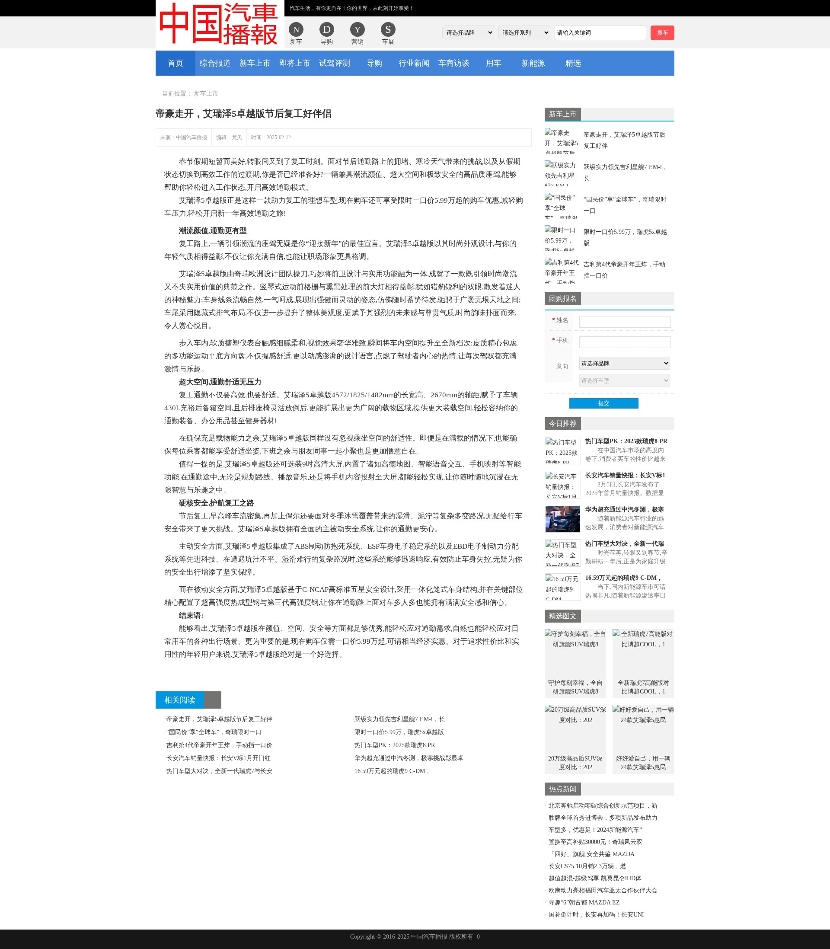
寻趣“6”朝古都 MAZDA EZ (584, 902)
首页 (175, 63)
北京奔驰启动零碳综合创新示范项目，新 (603, 805)
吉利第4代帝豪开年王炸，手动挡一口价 (218, 745)
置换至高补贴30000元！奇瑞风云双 (595, 842)
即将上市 (294, 63)
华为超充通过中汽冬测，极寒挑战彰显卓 (407, 758)
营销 (357, 41)
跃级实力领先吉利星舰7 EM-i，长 (398, 719)
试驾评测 (334, 63)
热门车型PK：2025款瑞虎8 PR (393, 745)
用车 (493, 63)
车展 (388, 41)
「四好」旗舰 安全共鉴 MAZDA (592, 854)
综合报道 (215, 63)
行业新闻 (414, 63)
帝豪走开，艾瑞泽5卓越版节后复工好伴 (218, 719)
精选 (573, 63)
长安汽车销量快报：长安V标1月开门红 (217, 758)
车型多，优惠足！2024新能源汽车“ (595, 830)
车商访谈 (453, 63)
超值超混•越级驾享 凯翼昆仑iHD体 (595, 878)
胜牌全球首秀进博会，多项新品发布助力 (603, 818)
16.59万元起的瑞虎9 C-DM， (391, 771)
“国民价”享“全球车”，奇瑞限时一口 (213, 732)
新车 (296, 41)
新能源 (533, 63)
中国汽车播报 (220, 24)
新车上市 (255, 63)
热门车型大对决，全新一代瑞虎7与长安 (218, 771)
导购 (327, 41)
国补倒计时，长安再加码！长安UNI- (597, 914)
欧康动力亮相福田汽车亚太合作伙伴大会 (603, 890)
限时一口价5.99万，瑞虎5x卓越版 (398, 732)
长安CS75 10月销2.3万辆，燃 (587, 866)
